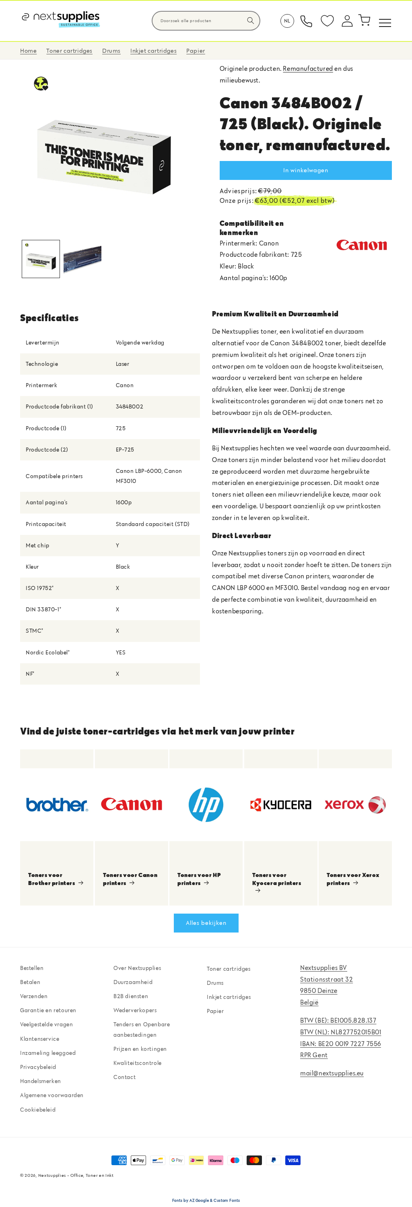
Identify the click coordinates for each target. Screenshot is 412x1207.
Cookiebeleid (38, 1109)
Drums (215, 982)
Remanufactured (308, 68)
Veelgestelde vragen (46, 1024)
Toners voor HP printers (198, 879)
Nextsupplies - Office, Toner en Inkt (76, 1175)
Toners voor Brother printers (51, 879)
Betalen (30, 982)
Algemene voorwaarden (52, 1095)
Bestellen (31, 968)
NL (287, 20)
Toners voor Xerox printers (353, 879)
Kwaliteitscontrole (137, 1063)
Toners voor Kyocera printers (276, 879)
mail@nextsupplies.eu (332, 1073)
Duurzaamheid (132, 982)
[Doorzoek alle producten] (251, 20)
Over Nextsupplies (137, 968)
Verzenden (33, 996)
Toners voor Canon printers (130, 879)
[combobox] (206, 21)
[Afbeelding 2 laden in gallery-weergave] (82, 259)
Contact (124, 1077)
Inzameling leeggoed (48, 1052)
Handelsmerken (40, 1081)
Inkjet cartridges (229, 997)
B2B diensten (130, 996)
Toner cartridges (229, 968)
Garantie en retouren (48, 1010)
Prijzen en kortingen (140, 1048)
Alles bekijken (206, 922)
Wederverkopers (135, 1010)
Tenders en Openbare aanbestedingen (141, 1029)
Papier (215, 1011)
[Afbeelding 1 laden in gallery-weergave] (41, 259)
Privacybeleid (38, 1067)
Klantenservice (39, 1038)
